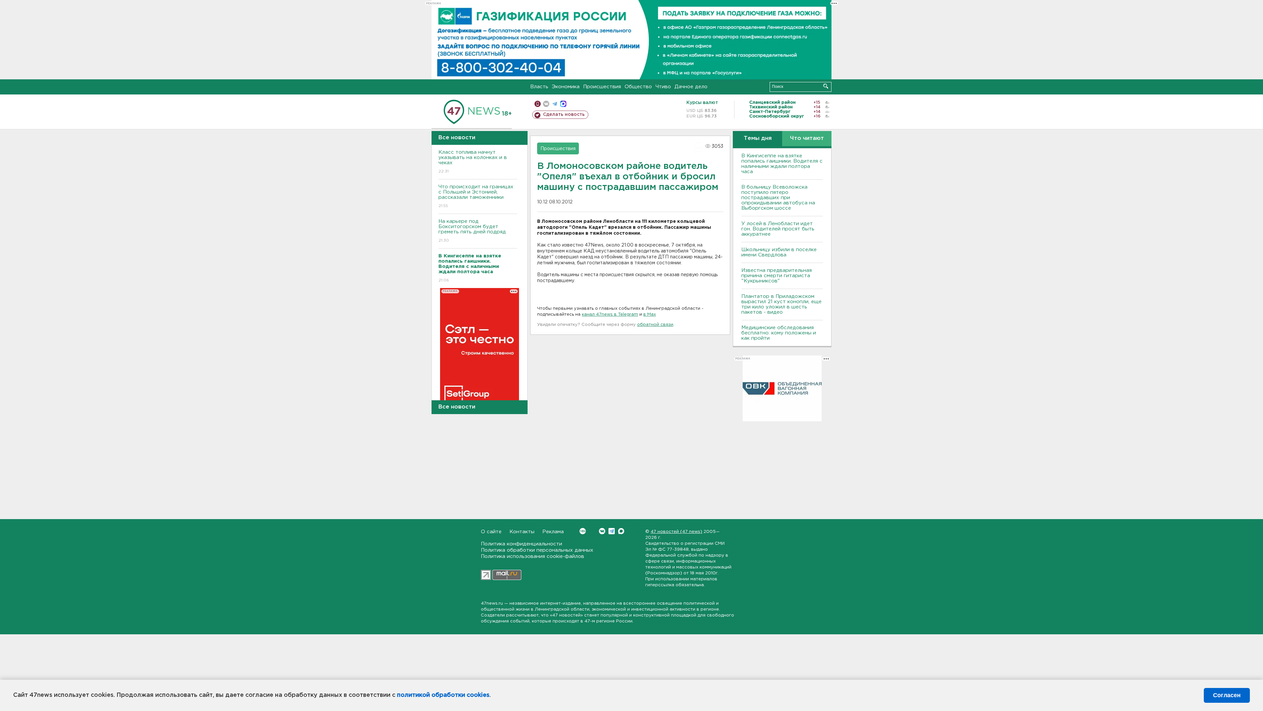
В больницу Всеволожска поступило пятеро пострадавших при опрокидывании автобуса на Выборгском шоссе (778, 197)
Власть (539, 87)
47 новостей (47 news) (676, 532)
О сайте (491, 532)
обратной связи (655, 325)
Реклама (553, 532)
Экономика (566, 87)
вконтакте (546, 104)
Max (621, 531)
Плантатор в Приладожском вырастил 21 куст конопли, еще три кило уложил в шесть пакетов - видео (781, 304)
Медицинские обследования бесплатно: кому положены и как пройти (778, 333)
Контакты (521, 532)
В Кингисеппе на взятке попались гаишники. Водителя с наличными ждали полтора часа (782, 164)
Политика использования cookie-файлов (532, 556)
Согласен (1227, 695)
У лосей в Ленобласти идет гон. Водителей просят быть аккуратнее (777, 229)
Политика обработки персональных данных (537, 550)
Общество (638, 87)
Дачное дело (691, 87)
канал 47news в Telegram (610, 314)
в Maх (649, 314)
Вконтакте (602, 531)
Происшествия (602, 87)
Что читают (807, 138)
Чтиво (663, 87)
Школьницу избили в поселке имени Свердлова (779, 252)
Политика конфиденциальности (521, 544)
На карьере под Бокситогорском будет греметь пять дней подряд (472, 230)
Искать (825, 86)
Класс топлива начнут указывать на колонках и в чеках (472, 161)
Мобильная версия (537, 104)
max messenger (563, 104)
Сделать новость (564, 115)
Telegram (611, 531)
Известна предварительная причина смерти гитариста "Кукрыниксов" (776, 275)
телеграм (555, 104)
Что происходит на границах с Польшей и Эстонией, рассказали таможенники (475, 196)
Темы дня (758, 138)
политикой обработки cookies (443, 695)
